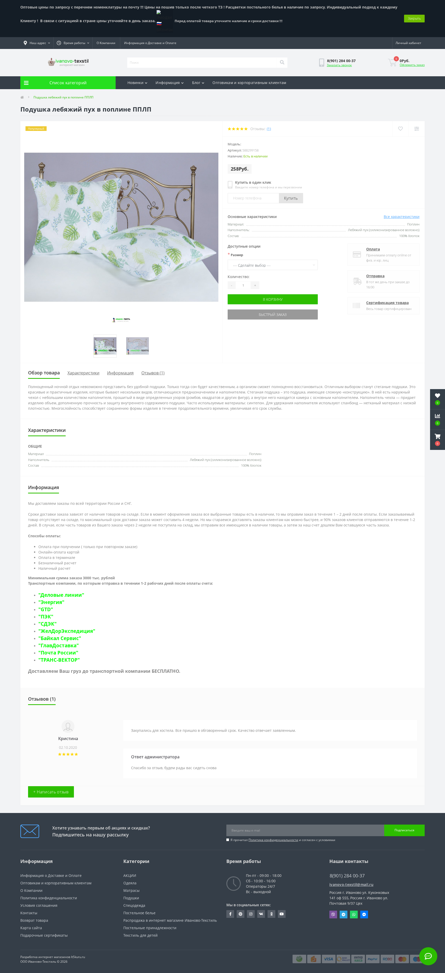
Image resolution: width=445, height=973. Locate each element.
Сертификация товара (387, 302)
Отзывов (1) (153, 373)
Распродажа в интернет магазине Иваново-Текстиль (170, 920)
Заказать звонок (339, 65)
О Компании (106, 43)
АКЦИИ (129, 875)
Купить (291, 198)
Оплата (373, 249)
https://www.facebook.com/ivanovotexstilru (230, 914)
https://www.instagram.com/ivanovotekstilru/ (251, 914)
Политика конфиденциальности (273, 840)
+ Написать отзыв (51, 792)
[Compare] (416, 128)
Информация (168, 82)
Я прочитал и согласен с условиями (282, 840)
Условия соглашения (38, 905)
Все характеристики (402, 216)
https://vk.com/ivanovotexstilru (261, 914)
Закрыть (414, 18)
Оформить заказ (412, 65)
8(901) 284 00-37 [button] (347, 876)
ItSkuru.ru (78, 957)
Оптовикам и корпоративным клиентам (249, 82)
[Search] (282, 62)
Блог (196, 82)
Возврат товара (34, 920)
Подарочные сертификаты (44, 935)
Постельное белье (139, 912)
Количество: (239, 276)
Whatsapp (354, 914)
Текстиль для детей (140, 935)
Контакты (28, 912)
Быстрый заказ (273, 314)
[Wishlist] (400, 128)
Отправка (375, 275)
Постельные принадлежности (149, 927)
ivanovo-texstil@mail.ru (351, 884)
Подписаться (404, 830)
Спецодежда (134, 905)
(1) (269, 128)
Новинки (135, 82)
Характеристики (83, 373)
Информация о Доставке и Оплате (150, 43)
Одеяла (129, 882)
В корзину (273, 299)
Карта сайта (31, 927)
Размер (235, 254)
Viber (333, 914)
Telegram (343, 914)
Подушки (131, 897)
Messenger (364, 914)
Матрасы (131, 890)
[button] (437, 440)
